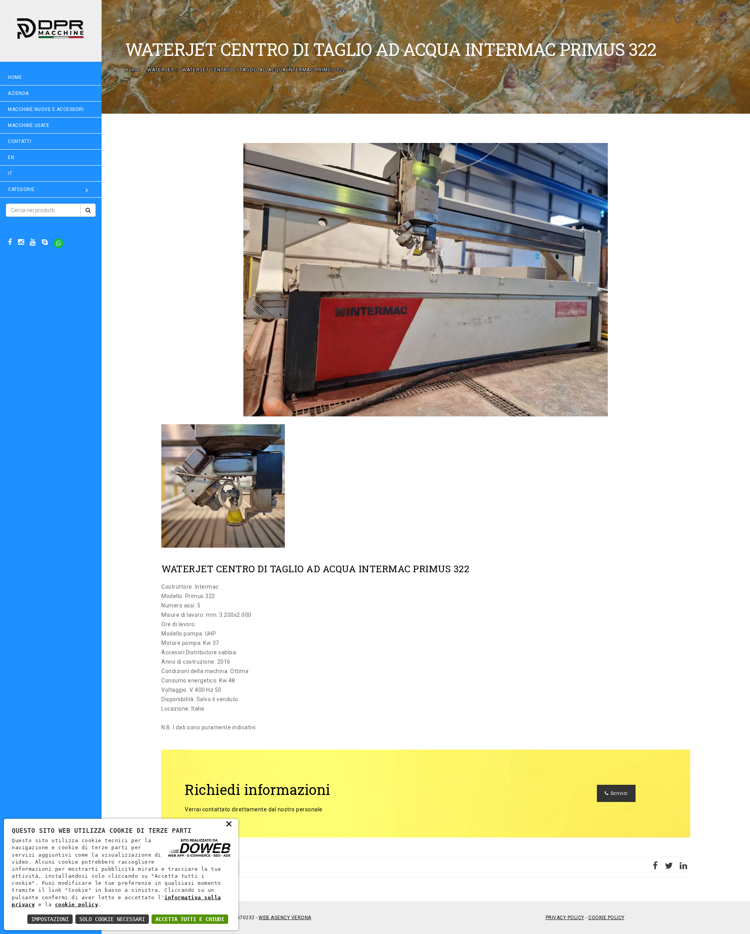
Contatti (19, 141)
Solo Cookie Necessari (112, 919)
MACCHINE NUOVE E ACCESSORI (46, 109)
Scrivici (619, 793)
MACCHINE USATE (28, 125)
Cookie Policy (606, 917)
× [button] (229, 823)
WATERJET (160, 70)
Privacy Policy (565, 917)
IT (10, 173)
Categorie (21, 189)
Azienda (18, 93)
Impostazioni (50, 919)
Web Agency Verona (285, 917)
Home (15, 77)
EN (11, 157)
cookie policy (76, 904)
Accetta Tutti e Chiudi (189, 919)
